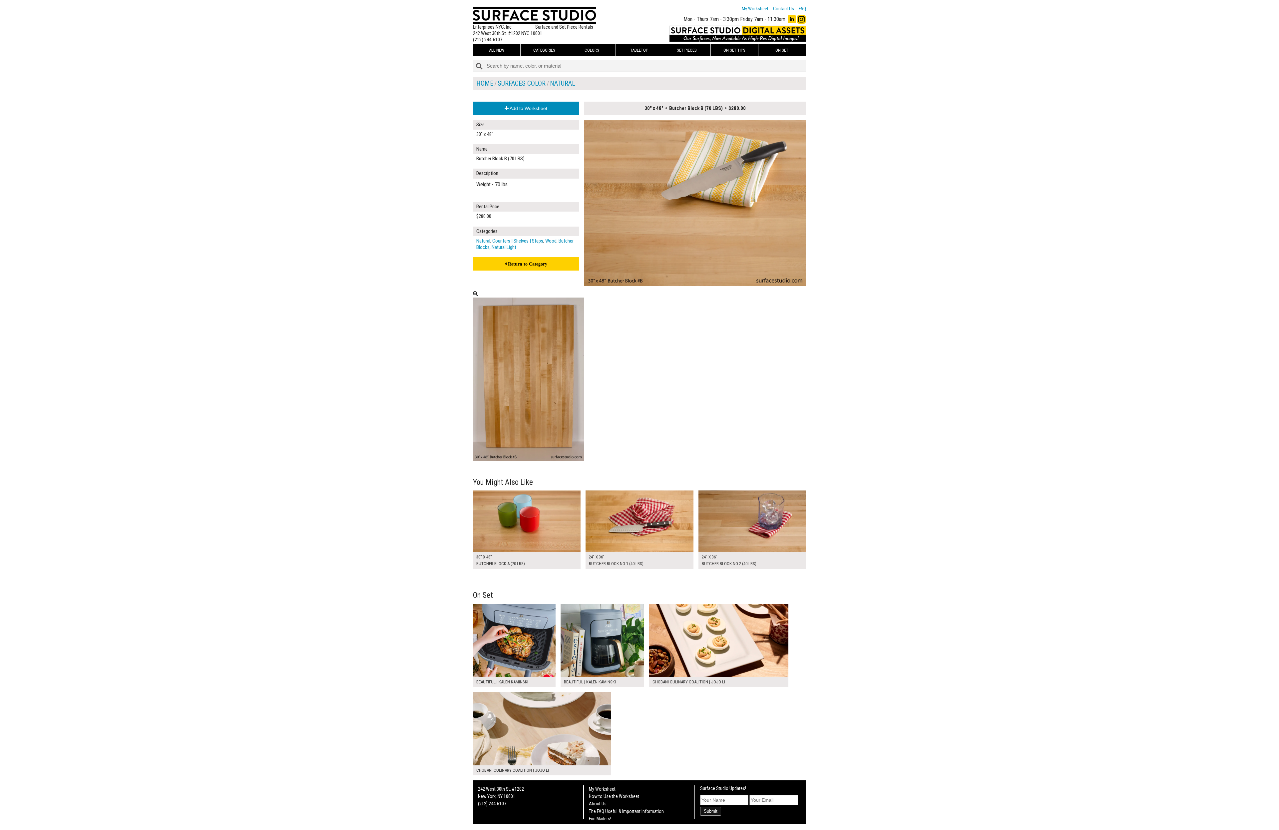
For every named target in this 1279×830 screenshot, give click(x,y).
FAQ (802, 8)
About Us (598, 803)
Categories (544, 50)
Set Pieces (687, 50)
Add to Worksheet (528, 108)
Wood (551, 241)
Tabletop (639, 50)
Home (484, 83)
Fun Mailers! (600, 818)
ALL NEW (496, 50)
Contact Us (783, 8)
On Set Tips (734, 50)
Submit (710, 811)
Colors (592, 50)
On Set (781, 50)
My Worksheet (755, 8)
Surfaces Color (522, 83)
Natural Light (504, 247)
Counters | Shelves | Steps (517, 241)
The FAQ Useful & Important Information (626, 811)
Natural (562, 83)
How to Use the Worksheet (614, 796)
